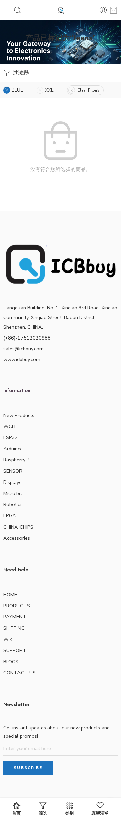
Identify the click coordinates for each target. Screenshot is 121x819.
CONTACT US (19, 672)
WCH (9, 426)
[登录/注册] (103, 10)
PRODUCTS (16, 605)
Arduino (12, 448)
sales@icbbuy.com (23, 348)
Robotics (13, 504)
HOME (10, 594)
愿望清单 (100, 813)
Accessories (16, 538)
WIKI (8, 639)
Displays (12, 482)
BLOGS (10, 661)
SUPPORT (14, 650)
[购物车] (113, 10)
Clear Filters (88, 90)
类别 (69, 813)
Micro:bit (12, 493)
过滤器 (20, 73)
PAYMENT (14, 616)
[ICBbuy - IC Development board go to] (60, 10)
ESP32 (10, 437)
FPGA (9, 515)
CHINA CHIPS (18, 527)
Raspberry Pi (17, 459)
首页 (60, 47)
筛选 (43, 813)
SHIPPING (14, 628)
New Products (18, 415)
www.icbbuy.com (21, 359)
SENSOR (12, 471)
